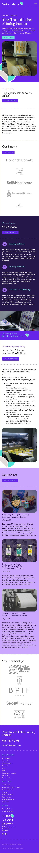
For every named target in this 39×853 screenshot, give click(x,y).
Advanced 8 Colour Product (11, 787)
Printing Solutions (7, 811)
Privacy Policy (20, 848)
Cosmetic (5, 766)
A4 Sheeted (6, 785)
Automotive (5, 761)
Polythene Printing (8, 799)
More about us (8, 37)
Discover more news (10, 480)
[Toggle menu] (35, 3)
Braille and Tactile (7, 790)
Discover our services (10, 232)
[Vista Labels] (12, 3)
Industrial (5, 775)
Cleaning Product (7, 763)
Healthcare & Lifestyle (9, 773)
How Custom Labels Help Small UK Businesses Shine (14, 615)
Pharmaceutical (7, 778)
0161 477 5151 (10, 740)
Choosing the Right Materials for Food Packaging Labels (15, 516)
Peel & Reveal (6, 797)
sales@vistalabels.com (11, 745)
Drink (3, 768)
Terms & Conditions (8, 848)
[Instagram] (3, 834)
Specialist (5, 802)
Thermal (4, 792)
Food (4, 770)
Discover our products (11, 359)
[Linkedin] (5, 834)
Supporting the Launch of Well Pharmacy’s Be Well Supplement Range (13, 567)
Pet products (6, 758)
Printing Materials (7, 809)
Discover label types (10, 101)
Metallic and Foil (7, 794)
